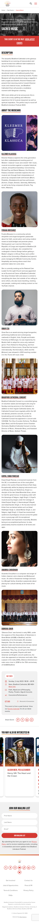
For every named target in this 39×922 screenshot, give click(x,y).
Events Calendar (14, 709)
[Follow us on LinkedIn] (29, 868)
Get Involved (10, 880)
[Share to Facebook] (18, 720)
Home (3, 10)
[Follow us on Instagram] (15, 868)
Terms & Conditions (11, 890)
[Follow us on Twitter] (6, 868)
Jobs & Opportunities (10, 885)
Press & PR (28, 885)
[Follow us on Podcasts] (33, 868)
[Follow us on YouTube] (19, 868)
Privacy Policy (28, 890)
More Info (12, 686)
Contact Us (28, 880)
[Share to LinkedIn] (27, 720)
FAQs (10, 895)
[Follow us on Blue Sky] (19, 872)
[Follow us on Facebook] (10, 868)
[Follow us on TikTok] (24, 868)
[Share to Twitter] (22, 720)
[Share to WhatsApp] (31, 720)
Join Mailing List (19, 835)
